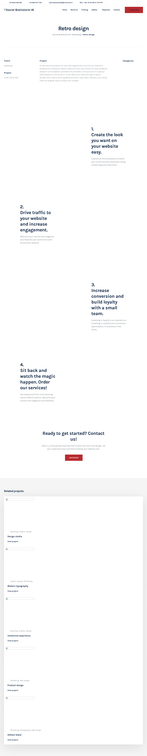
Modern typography (17, 586)
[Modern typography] (20, 562)
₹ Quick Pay (134, 10)
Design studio (14, 536)
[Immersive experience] (20, 612)
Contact (116, 10)
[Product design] (20, 661)
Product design (15, 685)
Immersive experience (18, 635)
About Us (74, 10)
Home (64, 10)
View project (12, 542)
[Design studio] (20, 512)
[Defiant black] (20, 711)
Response (106, 10)
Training (84, 10)
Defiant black (14, 735)
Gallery (94, 10)
